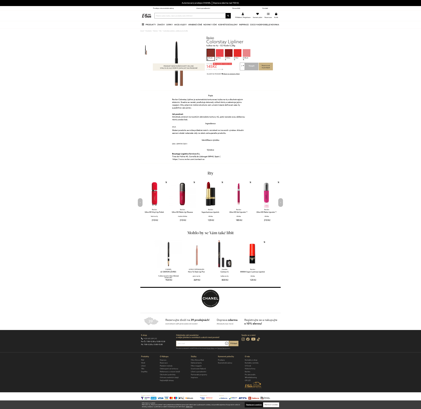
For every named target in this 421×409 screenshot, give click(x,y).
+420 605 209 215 (150, 338)
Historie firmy (250, 368)
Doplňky (144, 371)
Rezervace (164, 363)
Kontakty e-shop (251, 360)
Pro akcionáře (250, 374)
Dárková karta (196, 363)
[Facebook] (248, 339)
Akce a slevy (180, 24)
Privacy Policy (211, 348)
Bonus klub (236, 8)
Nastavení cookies (254, 404)
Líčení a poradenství (203, 8)
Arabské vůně (195, 24)
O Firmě (248, 366)
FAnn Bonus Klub (197, 360)
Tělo (142, 368)
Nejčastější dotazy (167, 380)
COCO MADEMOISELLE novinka (264, 24)
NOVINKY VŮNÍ (210, 24)
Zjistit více (189, 407)
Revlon (210, 37)
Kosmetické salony (228, 24)
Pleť (142, 360)
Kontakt (265, 8)
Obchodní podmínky (168, 374)
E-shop (144, 335)
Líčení (143, 366)
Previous (140, 202)
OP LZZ (248, 380)
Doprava (163, 360)
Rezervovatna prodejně (266, 66)
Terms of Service (222, 348)
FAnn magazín (196, 366)
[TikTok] (258, 339)
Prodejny (221, 360)
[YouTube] (253, 339)
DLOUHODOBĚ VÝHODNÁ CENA (223, 64)
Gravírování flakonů (198, 368)
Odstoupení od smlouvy (169, 368)
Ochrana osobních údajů (169, 377)
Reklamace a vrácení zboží (170, 371)
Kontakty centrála (251, 363)
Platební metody (166, 366)
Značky (161, 24)
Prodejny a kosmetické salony (163, 8)
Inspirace (244, 24)
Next (280, 202)
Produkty (151, 24)
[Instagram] (243, 339)
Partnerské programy (199, 374)
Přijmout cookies (271, 405)
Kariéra (247, 371)
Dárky (169, 24)
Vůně (143, 363)
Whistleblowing (251, 377)
